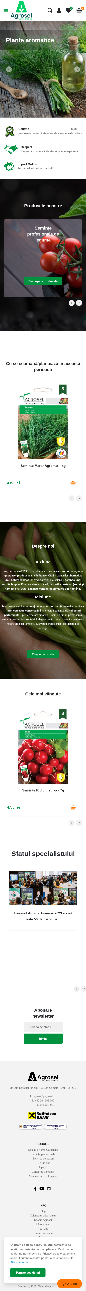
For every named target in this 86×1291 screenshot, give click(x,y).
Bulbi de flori (43, 1162)
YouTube (43, 1228)
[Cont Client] (57, 10)
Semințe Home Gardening (43, 1149)
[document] (43, 1260)
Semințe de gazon (43, 1158)
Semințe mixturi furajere (43, 1176)
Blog (43, 1211)
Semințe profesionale (43, 1154)
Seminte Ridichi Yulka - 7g (43, 790)
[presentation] (9, 69)
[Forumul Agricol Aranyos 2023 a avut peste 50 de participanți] (43, 888)
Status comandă (43, 1233)
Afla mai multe (19, 1262)
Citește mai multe (43, 654)
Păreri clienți (43, 1224)
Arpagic (43, 1167)
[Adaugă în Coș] (73, 483)
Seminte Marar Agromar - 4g (43, 466)
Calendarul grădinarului (43, 1215)
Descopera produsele (43, 281)
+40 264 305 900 (44, 1100)
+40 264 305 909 (44, 1104)
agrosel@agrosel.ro (45, 1096)
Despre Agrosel (43, 1219)
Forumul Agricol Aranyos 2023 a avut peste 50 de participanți (43, 916)
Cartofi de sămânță (43, 1171)
